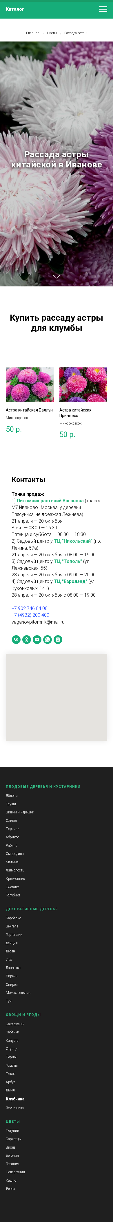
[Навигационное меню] (103, 9)
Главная (32, 33)
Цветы (52, 33)
